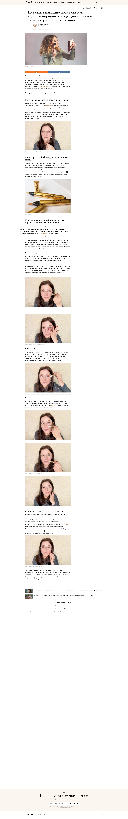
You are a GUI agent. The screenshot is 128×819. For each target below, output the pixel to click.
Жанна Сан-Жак (45, 86)
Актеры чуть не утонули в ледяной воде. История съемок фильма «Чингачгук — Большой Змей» (64, 595)
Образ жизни (68, 2)
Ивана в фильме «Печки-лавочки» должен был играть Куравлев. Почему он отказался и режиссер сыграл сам (68, 590)
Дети (62, 2)
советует (53, 405)
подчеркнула (49, 106)
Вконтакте (97, 8)
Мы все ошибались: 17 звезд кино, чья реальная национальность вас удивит (48, 608)
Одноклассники (101, 8)
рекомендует (65, 524)
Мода (36, 2)
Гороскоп (80, 2)
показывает (51, 275)
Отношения (48, 2)
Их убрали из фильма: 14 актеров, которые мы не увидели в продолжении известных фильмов (53, 611)
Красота (41, 2)
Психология (56, 2)
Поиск (96, 2)
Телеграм (94, 8)
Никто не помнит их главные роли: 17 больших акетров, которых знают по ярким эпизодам (52, 605)
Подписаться (74, 803)
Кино (74, 2)
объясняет (44, 233)
